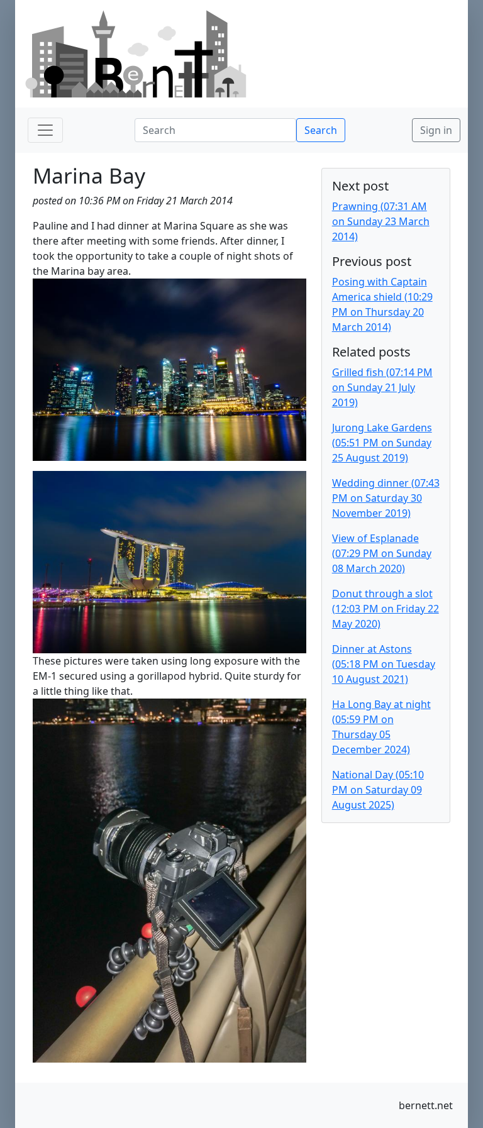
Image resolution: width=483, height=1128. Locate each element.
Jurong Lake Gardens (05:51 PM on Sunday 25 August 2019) (382, 443)
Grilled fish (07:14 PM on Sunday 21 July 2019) (382, 387)
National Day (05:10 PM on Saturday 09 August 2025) (378, 790)
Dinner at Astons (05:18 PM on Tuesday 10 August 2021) (383, 664)
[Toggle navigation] (45, 130)
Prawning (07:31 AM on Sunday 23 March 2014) (381, 221)
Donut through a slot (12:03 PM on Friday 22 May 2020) (385, 609)
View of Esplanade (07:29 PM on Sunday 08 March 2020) (381, 553)
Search (320, 130)
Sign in (436, 130)
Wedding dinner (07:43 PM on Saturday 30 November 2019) (386, 498)
